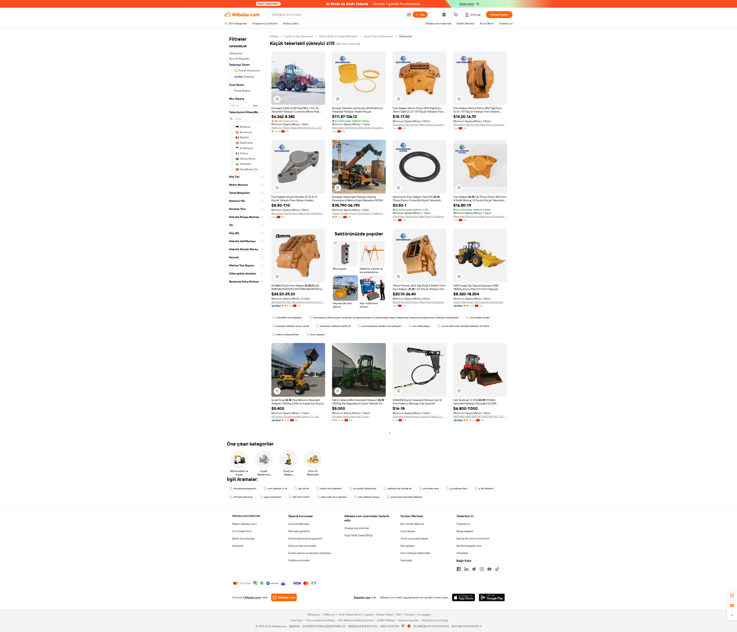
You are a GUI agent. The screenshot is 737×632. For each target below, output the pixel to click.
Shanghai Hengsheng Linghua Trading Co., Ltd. (419, 416)
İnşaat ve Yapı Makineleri (298, 36)
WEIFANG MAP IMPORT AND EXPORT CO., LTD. (480, 416)
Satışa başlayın (465, 531)
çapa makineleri (272, 497)
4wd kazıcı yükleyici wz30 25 (335, 326)
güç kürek (303, 488)
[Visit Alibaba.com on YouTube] (489, 569)
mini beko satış (431, 488)
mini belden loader (480, 317)
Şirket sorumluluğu (243, 538)
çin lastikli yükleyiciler (364, 488)
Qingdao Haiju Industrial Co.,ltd (350, 416)
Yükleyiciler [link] (405, 36)
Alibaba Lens (253, 597)
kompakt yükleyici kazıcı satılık (292, 326)
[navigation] (246, 235)
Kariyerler (238, 545)
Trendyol (409, 614)
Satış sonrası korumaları (302, 545)
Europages (424, 614)
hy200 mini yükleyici (331, 488)
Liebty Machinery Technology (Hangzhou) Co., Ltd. (480, 302)
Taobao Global (384, 614)
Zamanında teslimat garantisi (305, 538)
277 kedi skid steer (243, 497)
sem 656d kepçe (421, 326)
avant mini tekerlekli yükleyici (406, 497)
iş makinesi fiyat (458, 488)
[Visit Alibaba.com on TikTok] (497, 569)
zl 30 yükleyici (485, 488)
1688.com (329, 614)
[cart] (456, 15)
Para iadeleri (407, 545)
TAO (398, 614)
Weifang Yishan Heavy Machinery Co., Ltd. (296, 127)
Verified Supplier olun (469, 545)
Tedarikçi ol (463, 523)
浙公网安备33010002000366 (431, 626)
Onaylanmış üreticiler (356, 528)
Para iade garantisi (299, 531)
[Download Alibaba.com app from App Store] (463, 597)
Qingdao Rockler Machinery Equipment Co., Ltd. (298, 302)
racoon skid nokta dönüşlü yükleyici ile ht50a (465, 326)
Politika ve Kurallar (299, 560)
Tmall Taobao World (349, 614)
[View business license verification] (403, 626)
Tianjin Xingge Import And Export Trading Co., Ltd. (359, 213)
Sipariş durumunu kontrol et (472, 538)
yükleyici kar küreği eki (400, 488)
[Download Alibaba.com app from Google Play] (492, 597)
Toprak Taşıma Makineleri (378, 36)
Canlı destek (407, 531)
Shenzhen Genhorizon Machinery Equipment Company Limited (359, 127)
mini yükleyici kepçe (368, 497)
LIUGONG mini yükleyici (289, 317)
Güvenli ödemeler (298, 523)
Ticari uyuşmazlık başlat (414, 538)
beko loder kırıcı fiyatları (334, 497)
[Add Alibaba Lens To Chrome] (284, 597)
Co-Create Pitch (242, 531)
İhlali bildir (406, 560)
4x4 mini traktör (301, 497)
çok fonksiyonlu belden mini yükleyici (381, 326)
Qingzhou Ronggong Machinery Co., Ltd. (295, 416)
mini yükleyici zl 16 (277, 488)
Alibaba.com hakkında (246, 515)
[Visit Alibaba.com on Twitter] (474, 569)
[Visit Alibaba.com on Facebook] (458, 569)
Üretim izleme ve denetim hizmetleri (309, 553)
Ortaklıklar (462, 553)
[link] (732, 596)
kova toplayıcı (317, 334)
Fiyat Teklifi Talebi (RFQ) (358, 535)
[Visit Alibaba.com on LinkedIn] (466, 569)
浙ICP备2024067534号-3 (466, 626)
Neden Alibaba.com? (244, 523)
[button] (409, 14)
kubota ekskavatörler (287, 334)
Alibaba (274, 36)
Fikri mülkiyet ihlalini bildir (415, 553)
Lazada (368, 614)
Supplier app (362, 597)
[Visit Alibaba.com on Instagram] (481, 569)
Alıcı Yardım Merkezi (412, 523)
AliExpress (314, 614)
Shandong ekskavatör (244, 488)
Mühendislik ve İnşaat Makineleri (338, 36)
